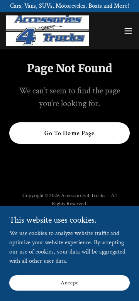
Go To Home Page (69, 133)
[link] (47, 30)
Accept (69, 282)
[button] (128, 31)
